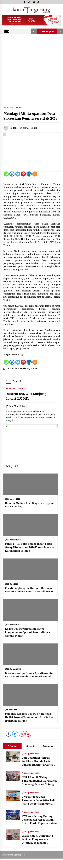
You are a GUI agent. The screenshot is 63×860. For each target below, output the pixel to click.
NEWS (19, 107)
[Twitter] (17, 174)
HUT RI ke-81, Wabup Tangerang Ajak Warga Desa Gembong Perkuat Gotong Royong (39, 781)
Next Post (12, 381)
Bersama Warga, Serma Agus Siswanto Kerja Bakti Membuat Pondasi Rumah (29, 675)
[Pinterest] (23, 174)
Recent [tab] (30, 746)
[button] (34, 31)
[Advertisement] (31, 67)
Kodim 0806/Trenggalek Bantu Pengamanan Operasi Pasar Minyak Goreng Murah (27, 632)
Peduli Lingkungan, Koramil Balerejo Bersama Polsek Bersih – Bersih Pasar (29, 590)
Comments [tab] (50, 746)
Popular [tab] (13, 746)
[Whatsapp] (6, 174)
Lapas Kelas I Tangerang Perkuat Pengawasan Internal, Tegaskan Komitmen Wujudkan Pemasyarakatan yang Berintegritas (37, 839)
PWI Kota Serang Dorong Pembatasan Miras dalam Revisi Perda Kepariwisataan (40, 820)
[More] (34, 174)
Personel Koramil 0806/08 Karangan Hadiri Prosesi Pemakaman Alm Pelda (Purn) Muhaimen (29, 717)
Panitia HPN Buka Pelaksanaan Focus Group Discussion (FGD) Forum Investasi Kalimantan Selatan (30, 547)
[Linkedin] (29, 174)
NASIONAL (9, 107)
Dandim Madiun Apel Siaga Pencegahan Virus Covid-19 (30, 505)
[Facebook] (12, 174)
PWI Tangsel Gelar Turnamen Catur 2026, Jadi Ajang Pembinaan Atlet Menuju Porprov (38, 800)
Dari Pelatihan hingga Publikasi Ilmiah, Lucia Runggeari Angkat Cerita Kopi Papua (37, 761)
